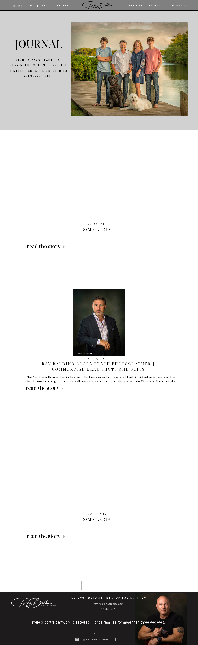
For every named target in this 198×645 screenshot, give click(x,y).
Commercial (97, 229)
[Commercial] (99, 174)
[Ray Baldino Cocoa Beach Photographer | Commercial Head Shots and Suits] (99, 322)
